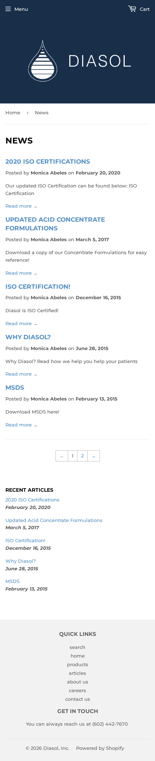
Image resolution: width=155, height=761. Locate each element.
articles (77, 673)
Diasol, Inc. (56, 748)
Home (12, 112)
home (78, 656)
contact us (77, 699)
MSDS (14, 387)
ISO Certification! (37, 286)
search (77, 647)
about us (77, 682)
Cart (144, 9)
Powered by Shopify (100, 748)
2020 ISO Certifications (47, 161)
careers (77, 690)
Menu (21, 9)
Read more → (21, 206)
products (77, 664)
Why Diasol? (28, 337)
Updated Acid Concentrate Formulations (53, 520)
